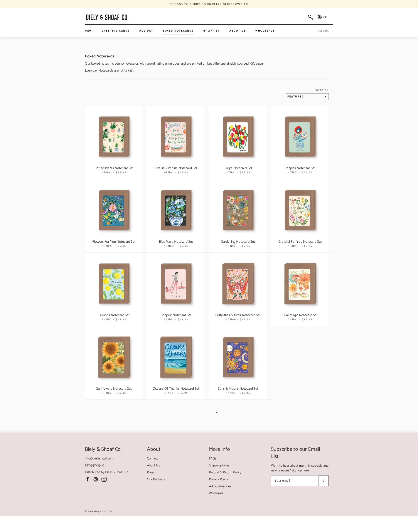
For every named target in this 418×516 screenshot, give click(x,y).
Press (151, 472)
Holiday (146, 31)
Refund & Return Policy (225, 472)
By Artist (211, 31)
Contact (152, 458)
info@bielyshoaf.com (99, 458)
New (88, 31)
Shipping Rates (219, 465)
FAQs (212, 458)
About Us (237, 31)
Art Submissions (220, 486)
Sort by (322, 90)
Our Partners (156, 479)
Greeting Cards (116, 31)
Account (323, 30)
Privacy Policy (218, 479)
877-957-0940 (94, 465)
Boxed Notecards (178, 31)
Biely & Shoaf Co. (117, 472)
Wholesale (265, 31)
